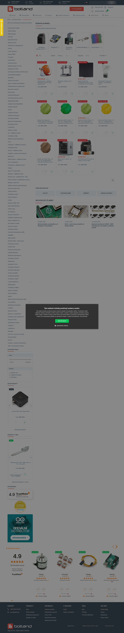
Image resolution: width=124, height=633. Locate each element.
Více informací (83, 316)
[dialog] (62, 316)
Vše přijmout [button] (62, 321)
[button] (62, 326)
